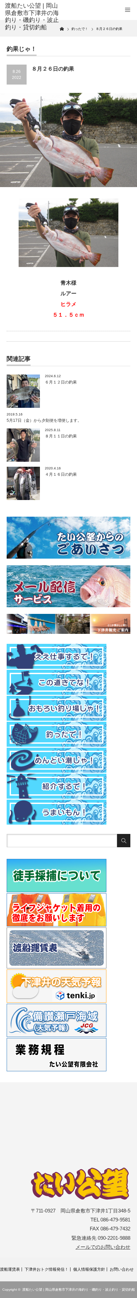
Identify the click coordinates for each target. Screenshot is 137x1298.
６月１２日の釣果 (61, 382)
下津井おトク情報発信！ (46, 1269)
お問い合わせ (122, 1269)
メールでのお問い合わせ (102, 1247)
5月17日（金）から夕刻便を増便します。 (44, 420)
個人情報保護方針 (89, 1269)
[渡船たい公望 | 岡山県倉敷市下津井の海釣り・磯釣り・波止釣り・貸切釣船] (32, 16)
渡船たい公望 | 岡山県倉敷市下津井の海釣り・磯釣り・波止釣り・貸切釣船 (78, 1289)
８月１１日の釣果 (61, 436)
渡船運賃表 (10, 1269)
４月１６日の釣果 (61, 474)
